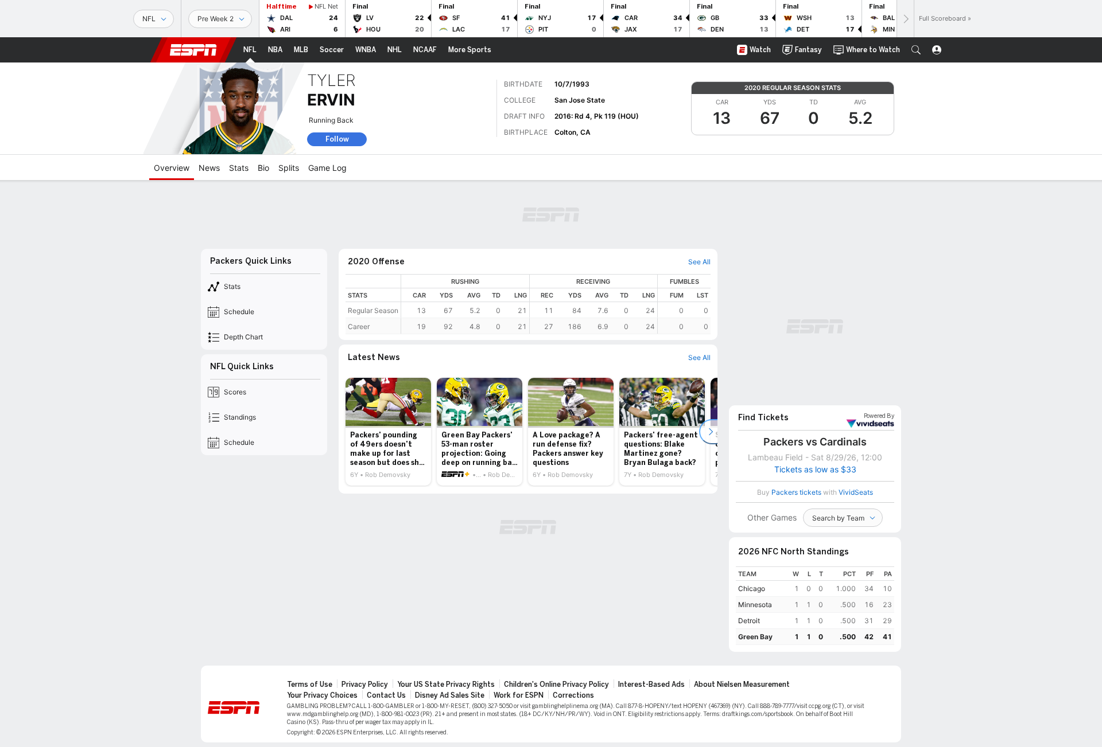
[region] (556, 304)
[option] (388, 432)
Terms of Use (309, 684)
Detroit (749, 620)
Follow (337, 139)
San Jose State (579, 100)
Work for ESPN (519, 695)
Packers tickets (796, 492)
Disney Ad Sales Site (449, 695)
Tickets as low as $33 (815, 469)
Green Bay (755, 636)
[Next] (905, 18)
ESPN (193, 49)
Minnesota (755, 604)
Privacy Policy (365, 684)
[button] (916, 49)
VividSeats (879, 416)
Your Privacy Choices (322, 695)
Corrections (573, 695)
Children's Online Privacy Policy (556, 684)
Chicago (751, 588)
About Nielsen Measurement (742, 684)
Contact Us (386, 695)
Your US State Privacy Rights (446, 684)
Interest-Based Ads (651, 684)
